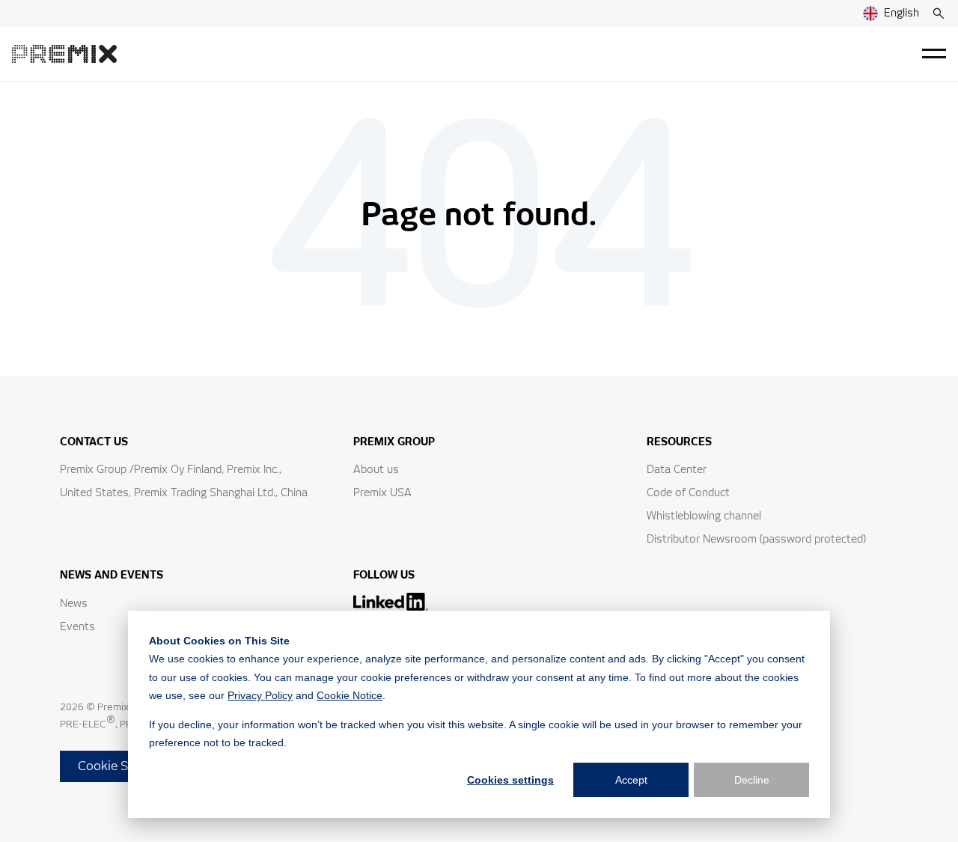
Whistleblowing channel (704, 516)
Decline (751, 780)
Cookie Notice (349, 695)
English (901, 13)
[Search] (938, 13)
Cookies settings (510, 780)
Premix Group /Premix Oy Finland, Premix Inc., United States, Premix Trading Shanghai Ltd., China (184, 481)
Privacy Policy (260, 695)
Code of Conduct (688, 493)
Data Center (677, 470)
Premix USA (382, 493)
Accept (631, 780)
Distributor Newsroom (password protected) (756, 539)
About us (376, 470)
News (74, 604)
